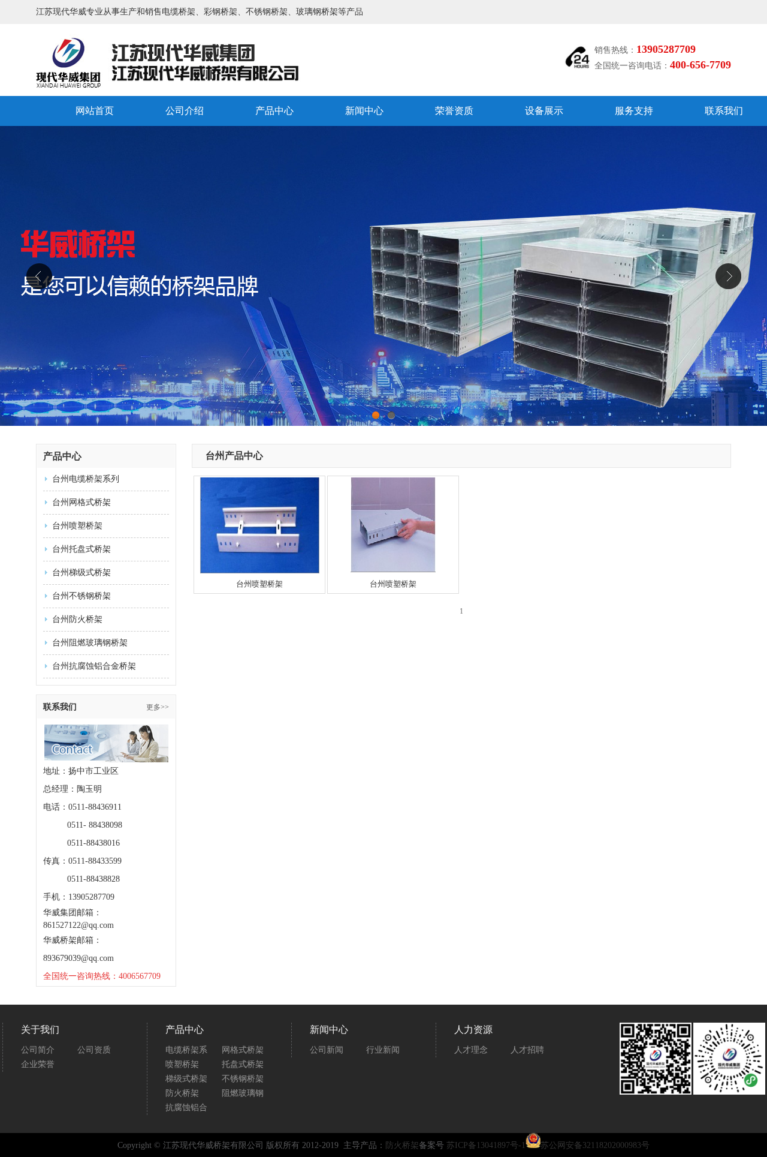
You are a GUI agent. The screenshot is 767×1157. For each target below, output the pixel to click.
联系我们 (724, 111)
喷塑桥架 (182, 1064)
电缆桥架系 (186, 1049)
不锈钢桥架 (243, 1078)
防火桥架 (182, 1093)
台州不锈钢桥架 (81, 595)
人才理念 (471, 1049)
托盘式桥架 (243, 1064)
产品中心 (274, 111)
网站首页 (95, 111)
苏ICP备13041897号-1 (486, 1145)
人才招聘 (527, 1049)
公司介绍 (184, 111)
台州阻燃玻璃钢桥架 (90, 642)
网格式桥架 (243, 1049)
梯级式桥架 (186, 1078)
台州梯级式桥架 (81, 572)
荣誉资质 (454, 111)
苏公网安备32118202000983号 (595, 1145)
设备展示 (544, 111)
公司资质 (94, 1049)
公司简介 (38, 1049)
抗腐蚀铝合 (186, 1107)
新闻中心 (364, 111)
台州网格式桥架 (81, 502)
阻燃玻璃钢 (243, 1093)
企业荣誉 (38, 1064)
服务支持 (634, 111)
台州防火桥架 (77, 619)
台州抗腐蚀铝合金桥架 (94, 666)
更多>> (157, 707)
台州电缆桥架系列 (85, 478)
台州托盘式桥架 (81, 549)
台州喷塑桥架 (77, 525)
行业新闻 (383, 1049)
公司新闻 (326, 1049)
